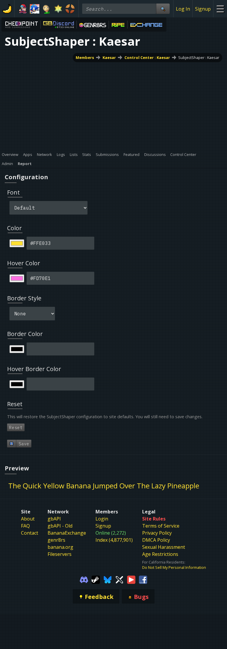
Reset (15, 427)
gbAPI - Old (60, 526)
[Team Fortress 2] (70, 9)
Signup (203, 9)
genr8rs (56, 540)
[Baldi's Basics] (46, 9)
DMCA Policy (156, 540)
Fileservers (60, 554)
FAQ (25, 526)
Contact (29, 533)
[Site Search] (163, 9)
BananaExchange (67, 533)
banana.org (60, 547)
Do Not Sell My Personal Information (174, 567)
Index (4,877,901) (114, 540)
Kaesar (109, 57)
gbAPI (54, 518)
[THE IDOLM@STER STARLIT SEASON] (58, 9)
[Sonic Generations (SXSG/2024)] (34, 9)
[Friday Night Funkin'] (23, 9)
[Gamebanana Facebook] (143, 579)
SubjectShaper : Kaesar (198, 57)
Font (13, 192)
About (28, 518)
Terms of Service (160, 526)
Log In (183, 9)
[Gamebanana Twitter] (119, 579)
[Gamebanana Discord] (84, 579)
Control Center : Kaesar (147, 57)
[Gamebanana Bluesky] (107, 579)
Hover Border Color (34, 369)
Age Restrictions (160, 554)
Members (85, 57)
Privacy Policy (157, 533)
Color (14, 228)
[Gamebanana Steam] (95, 579)
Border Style (24, 298)
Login (101, 518)
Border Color (25, 334)
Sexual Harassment (163, 547)
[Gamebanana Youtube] (131, 579)
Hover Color (23, 263)
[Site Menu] (220, 8)
